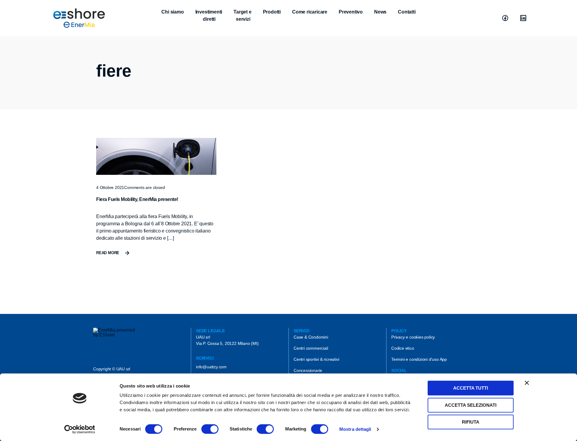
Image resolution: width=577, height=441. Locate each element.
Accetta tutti (470, 388)
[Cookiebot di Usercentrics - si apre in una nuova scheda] (79, 429)
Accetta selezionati (470, 405)
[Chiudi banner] (527, 383)
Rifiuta (470, 421)
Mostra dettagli (355, 429)
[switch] (209, 429)
